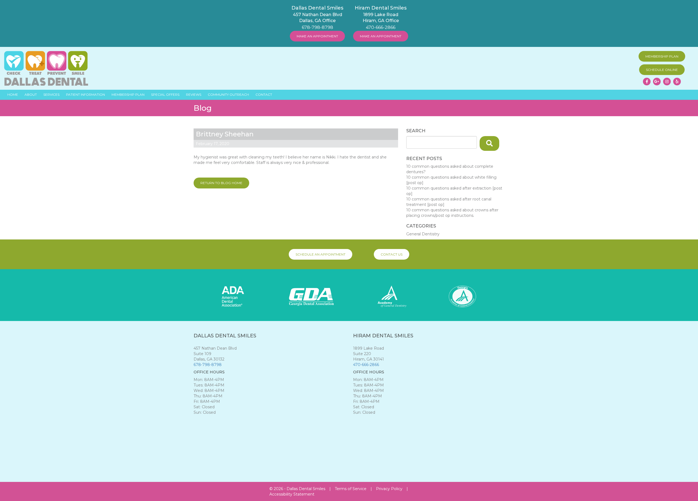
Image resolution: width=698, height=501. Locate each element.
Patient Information (85, 94)
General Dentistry (423, 234)
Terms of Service (350, 488)
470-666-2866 (380, 27)
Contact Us (391, 254)
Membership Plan (661, 56)
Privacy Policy (389, 488)
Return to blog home (221, 183)
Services (51, 94)
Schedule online (662, 70)
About (31, 94)
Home (12, 94)
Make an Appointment (317, 36)
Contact (263, 94)
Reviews (193, 94)
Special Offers (165, 94)
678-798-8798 (317, 27)
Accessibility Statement (291, 494)
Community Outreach (228, 94)
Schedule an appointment (320, 254)
